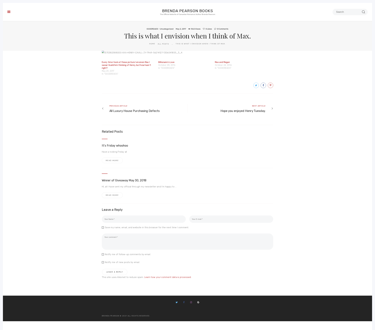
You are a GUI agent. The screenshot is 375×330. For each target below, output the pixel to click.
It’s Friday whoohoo (115, 145)
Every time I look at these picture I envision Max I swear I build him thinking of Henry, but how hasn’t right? (126, 65)
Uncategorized (166, 29)
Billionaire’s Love (166, 62)
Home (152, 44)
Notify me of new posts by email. (122, 262)
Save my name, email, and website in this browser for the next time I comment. (147, 227)
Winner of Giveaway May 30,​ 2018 (124, 180)
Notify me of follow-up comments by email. (128, 254)
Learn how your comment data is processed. (167, 277)
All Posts (163, 44)
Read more (112, 160)
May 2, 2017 (181, 29)
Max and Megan (222, 62)
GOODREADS (152, 29)
